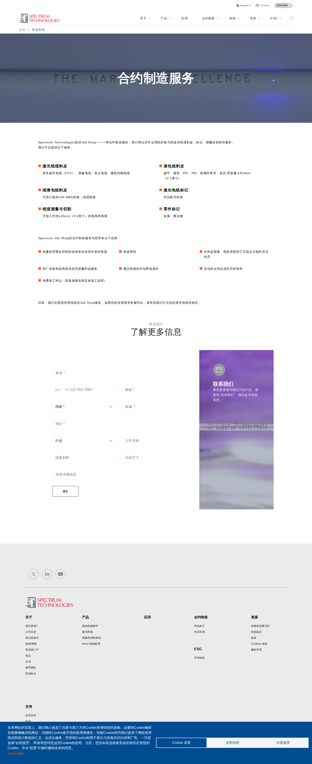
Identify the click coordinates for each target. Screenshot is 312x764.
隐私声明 (256, 649)
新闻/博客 (31, 643)
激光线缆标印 (90, 625)
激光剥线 (87, 631)
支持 (253, 18)
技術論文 (256, 631)
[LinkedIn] (47, 574)
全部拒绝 (232, 742)
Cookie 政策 (16, 753)
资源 (232, 18)
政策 (253, 637)
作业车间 (199, 631)
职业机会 (30, 673)
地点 (28, 655)
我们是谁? (31, 625)
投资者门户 (32, 649)
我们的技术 (32, 637)
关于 (143, 18)
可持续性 (199, 657)
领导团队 (30, 667)
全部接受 (283, 742)
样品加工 (199, 625)
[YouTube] (60, 574)
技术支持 (30, 715)
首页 (22, 29)
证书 (28, 661)
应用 (184, 18)
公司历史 (30, 631)
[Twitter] (34, 574)
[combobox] (58, 390)
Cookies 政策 (259, 643)
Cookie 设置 (181, 742)
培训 (28, 721)
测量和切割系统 (91, 637)
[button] (243, 5)
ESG (273, 18)
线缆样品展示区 (260, 625)
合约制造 (208, 18)
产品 (164, 18)
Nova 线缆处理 (91, 643)
